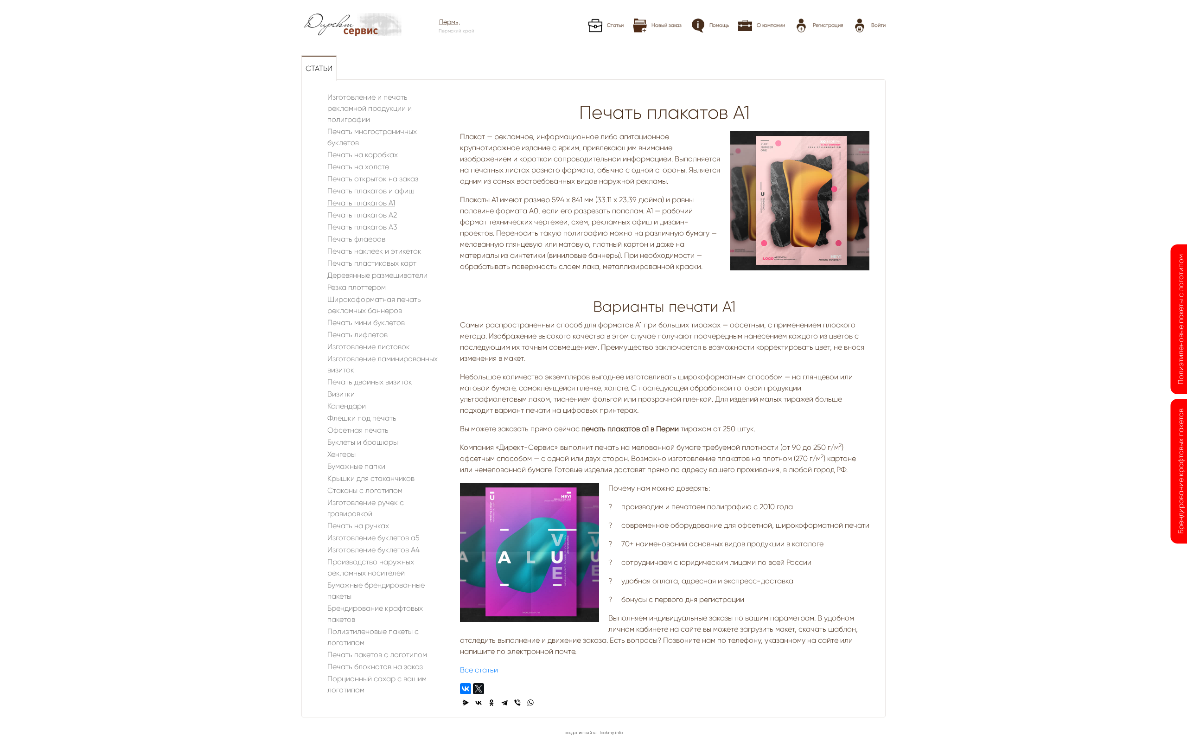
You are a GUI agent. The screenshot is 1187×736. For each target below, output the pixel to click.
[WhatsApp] (530, 702)
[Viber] (517, 702)
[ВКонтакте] (465, 688)
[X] (478, 688)
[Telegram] (504, 702)
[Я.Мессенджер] (465, 702)
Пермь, (449, 22)
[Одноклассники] (491, 702)
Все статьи (479, 670)
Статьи (319, 68)
